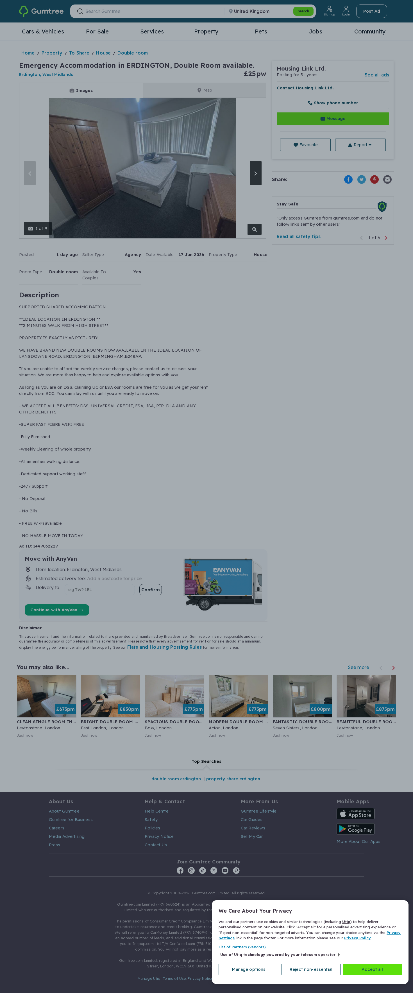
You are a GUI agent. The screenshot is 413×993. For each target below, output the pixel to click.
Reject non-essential (311, 969)
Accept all (372, 969)
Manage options (249, 969)
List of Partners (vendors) (242, 947)
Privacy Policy (357, 938)
